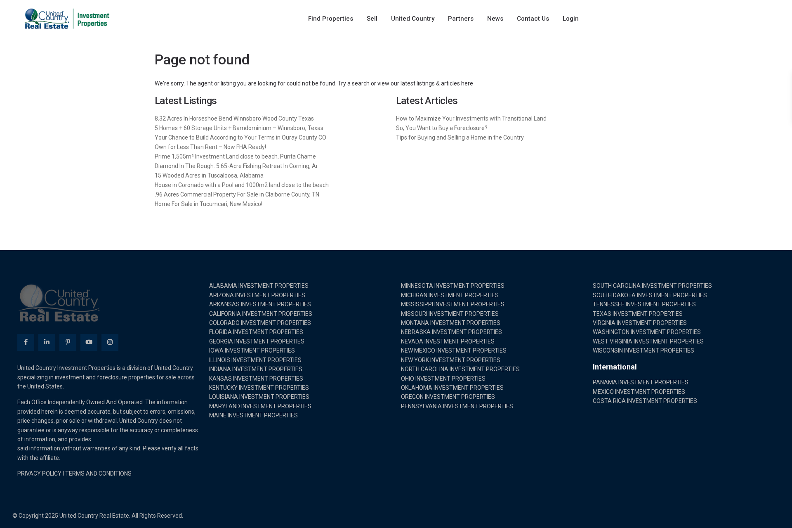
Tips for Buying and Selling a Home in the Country (460, 137)
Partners (461, 18)
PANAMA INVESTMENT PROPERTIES (640, 382)
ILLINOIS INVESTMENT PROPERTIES (255, 360)
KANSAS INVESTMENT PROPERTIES (256, 378)
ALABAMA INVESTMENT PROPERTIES (259, 285)
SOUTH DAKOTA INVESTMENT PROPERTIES (650, 295)
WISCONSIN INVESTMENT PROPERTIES (643, 350)
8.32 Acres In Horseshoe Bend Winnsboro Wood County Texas (234, 118)
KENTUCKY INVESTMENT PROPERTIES (259, 387)
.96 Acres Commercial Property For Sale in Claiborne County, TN (237, 194)
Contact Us (533, 18)
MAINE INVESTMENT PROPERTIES (253, 415)
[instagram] (109, 342)
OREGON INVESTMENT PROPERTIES (448, 396)
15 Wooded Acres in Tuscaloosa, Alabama (209, 175)
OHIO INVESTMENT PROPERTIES (443, 378)
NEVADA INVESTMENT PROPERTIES (448, 341)
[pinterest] (67, 342)
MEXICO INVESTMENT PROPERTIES (639, 391)
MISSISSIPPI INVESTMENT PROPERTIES (452, 304)
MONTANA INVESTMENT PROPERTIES (450, 323)
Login (571, 18)
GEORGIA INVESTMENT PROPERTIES (256, 341)
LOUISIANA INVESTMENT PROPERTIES (259, 396)
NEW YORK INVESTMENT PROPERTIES (450, 360)
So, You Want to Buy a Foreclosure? (442, 128)
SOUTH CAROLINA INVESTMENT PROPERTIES (652, 285)
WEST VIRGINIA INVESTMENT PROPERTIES (648, 341)
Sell (372, 18)
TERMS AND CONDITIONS (98, 473)
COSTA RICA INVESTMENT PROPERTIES (645, 401)
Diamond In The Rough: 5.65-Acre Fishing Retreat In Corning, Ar (236, 166)
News (495, 18)
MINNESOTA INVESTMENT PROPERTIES (452, 285)
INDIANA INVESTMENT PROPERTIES (255, 369)
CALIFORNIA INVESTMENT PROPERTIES (260, 313)
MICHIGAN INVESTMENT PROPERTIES (450, 295)
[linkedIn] (46, 342)
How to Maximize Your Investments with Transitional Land (471, 118)
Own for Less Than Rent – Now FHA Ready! (210, 147)
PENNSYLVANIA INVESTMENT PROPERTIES (457, 406)
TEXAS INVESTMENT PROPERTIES (638, 313)
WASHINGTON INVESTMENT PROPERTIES (647, 332)
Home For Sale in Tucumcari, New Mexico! (208, 204)
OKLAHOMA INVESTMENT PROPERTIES (452, 387)
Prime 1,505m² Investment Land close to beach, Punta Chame (235, 156)
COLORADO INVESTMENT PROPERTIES (260, 323)
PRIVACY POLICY (39, 473)
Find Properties (330, 18)
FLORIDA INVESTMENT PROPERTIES (256, 332)
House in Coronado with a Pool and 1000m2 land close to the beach (242, 185)
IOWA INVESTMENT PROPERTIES (252, 350)
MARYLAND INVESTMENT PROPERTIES (260, 406)
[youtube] (88, 342)
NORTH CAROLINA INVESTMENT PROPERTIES (460, 369)
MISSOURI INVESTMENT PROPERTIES (450, 313)
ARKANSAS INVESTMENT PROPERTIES (260, 304)
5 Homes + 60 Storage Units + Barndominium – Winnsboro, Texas (239, 128)
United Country (412, 18)
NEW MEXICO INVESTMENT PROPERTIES (454, 350)
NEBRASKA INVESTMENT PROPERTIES (451, 332)
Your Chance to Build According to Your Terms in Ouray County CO (240, 137)
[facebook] (25, 342)
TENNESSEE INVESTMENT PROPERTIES (644, 304)
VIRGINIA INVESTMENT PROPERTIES (640, 323)
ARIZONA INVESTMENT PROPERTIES (257, 295)
